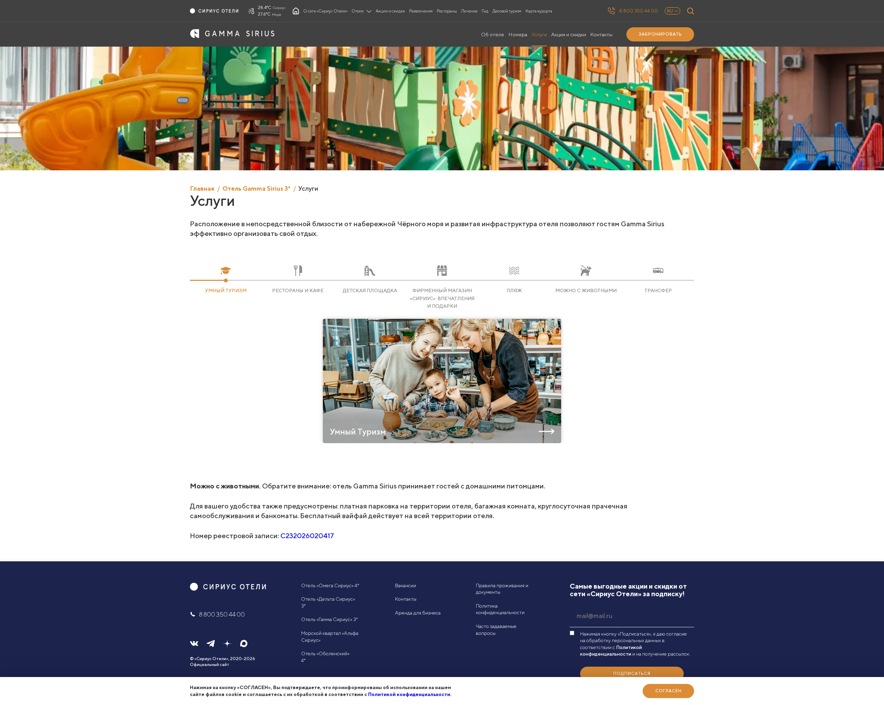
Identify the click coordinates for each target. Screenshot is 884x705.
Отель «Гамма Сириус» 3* (329, 619)
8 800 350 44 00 (638, 10)
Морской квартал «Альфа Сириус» (329, 636)
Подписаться (632, 673)
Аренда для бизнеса (418, 613)
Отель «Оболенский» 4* (325, 657)
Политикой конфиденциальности (409, 694)
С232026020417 (307, 536)
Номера (517, 34)
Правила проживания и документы (502, 589)
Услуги (539, 34)
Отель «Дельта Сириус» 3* (328, 602)
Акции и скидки (568, 34)
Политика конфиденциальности (500, 609)
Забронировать (660, 34)
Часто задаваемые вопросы (496, 629)
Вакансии (405, 585)
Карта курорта (539, 10)
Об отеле (492, 34)
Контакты (601, 34)
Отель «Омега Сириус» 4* (330, 585)
